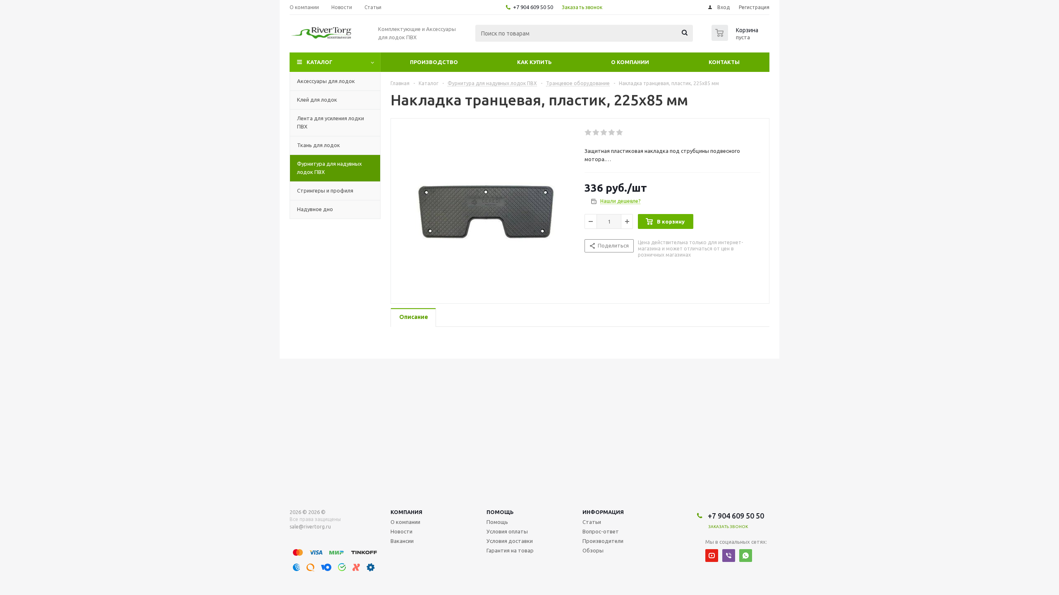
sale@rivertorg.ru (310, 526)
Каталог (320, 62)
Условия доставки (509, 541)
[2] (596, 132)
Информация (603, 512)
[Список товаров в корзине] (735, 38)
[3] (604, 132)
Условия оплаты (507, 531)
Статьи (591, 522)
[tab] (413, 317)
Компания (406, 512)
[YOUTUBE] (711, 555)
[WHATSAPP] (745, 555)
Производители (602, 541)
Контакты (724, 62)
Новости (401, 531)
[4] (612, 132)
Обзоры (593, 550)
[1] (588, 132)
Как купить (534, 62)
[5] (620, 132)
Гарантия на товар (510, 550)
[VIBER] (728, 555)
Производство (434, 62)
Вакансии (402, 541)
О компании (630, 62)
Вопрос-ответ (600, 531)
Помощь (500, 512)
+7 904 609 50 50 (533, 7)
